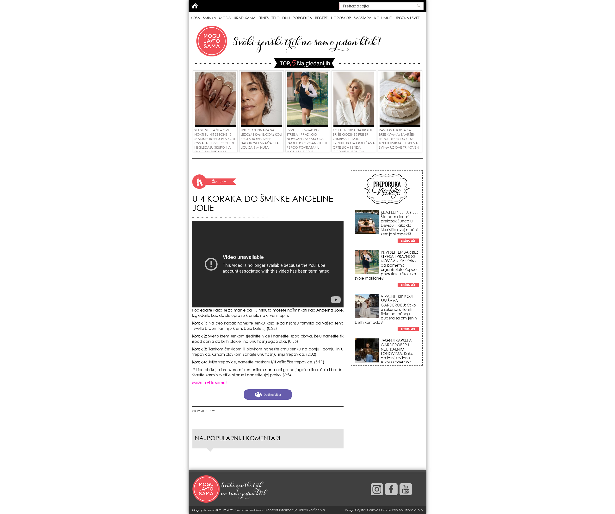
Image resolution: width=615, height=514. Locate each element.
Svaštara (362, 18)
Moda (225, 18)
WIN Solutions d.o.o (407, 510)
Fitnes (263, 18)
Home (194, 5)
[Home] (230, 489)
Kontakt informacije (281, 510)
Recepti (321, 18)
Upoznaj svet (406, 18)
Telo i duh (280, 18)
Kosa (195, 18)
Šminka (209, 18)
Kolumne (383, 18)
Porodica (302, 18)
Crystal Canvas (367, 510)
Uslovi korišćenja (312, 510)
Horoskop (341, 18)
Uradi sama (245, 18)
